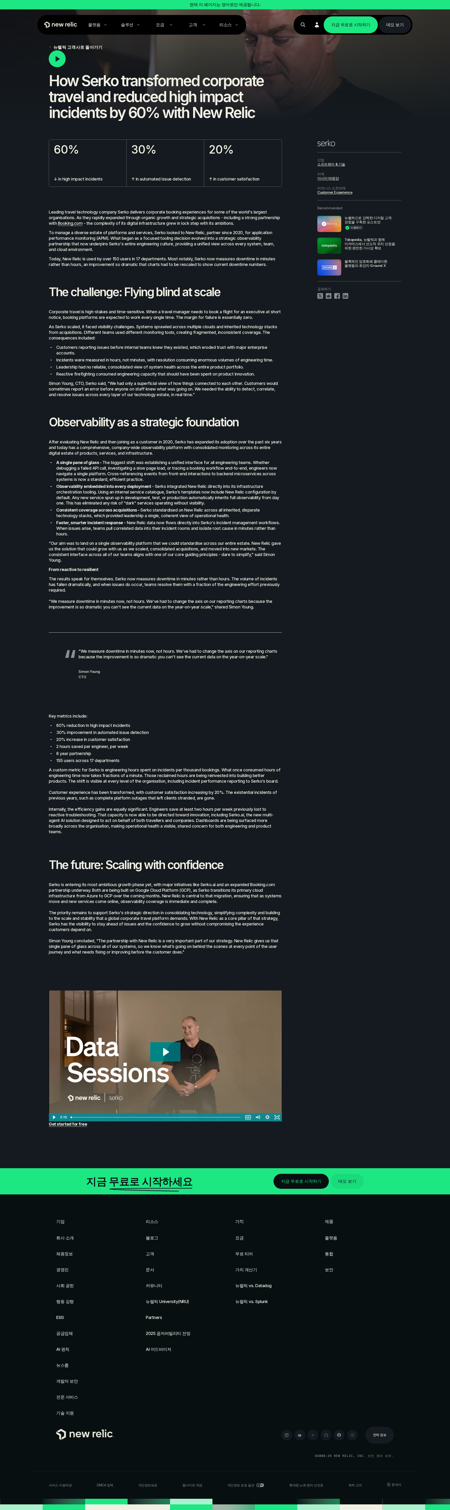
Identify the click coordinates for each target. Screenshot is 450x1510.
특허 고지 (355, 1485)
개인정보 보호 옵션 (240, 1485)
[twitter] (313, 1435)
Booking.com (70, 223)
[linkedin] (286, 1435)
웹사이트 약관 (192, 1485)
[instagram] (352, 1435)
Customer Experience (334, 192)
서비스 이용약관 (60, 1485)
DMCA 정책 (105, 1485)
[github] (326, 1435)
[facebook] (339, 1435)
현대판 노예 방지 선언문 (306, 1485)
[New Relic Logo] (59, 25)
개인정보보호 (147, 1485)
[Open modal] (165, 58)
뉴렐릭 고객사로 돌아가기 (77, 47)
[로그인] (317, 24)
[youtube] (299, 1435)
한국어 (396, 1485)
